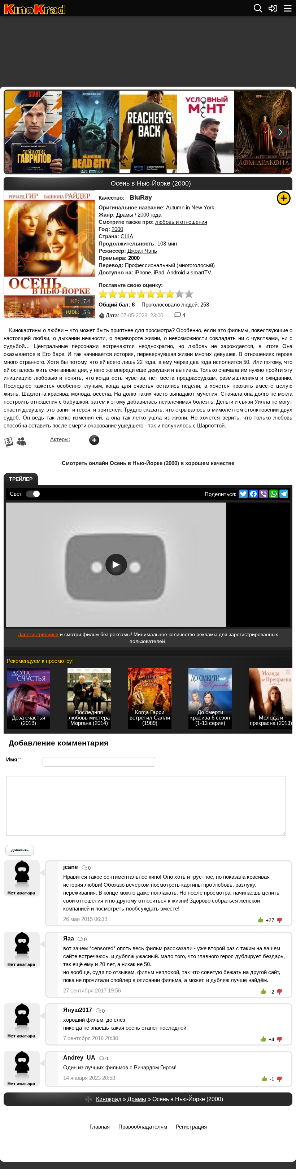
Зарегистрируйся (38, 634)
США (127, 236)
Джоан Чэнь (142, 251)
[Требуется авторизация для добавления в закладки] (284, 198)
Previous (15, 132)
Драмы (124, 215)
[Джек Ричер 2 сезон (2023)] (147, 132)
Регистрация (191, 1127)
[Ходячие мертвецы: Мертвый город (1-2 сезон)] (90, 132)
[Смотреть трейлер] (116, 564)
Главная (100, 1127)
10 (189, 294)
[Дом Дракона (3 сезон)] (262, 132)
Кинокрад (108, 1099)
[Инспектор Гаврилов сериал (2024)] (33, 132)
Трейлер (20, 479)
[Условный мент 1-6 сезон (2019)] (205, 132)
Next (280, 132)
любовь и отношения (181, 222)
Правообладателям (142, 1127)
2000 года (149, 215)
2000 (117, 229)
